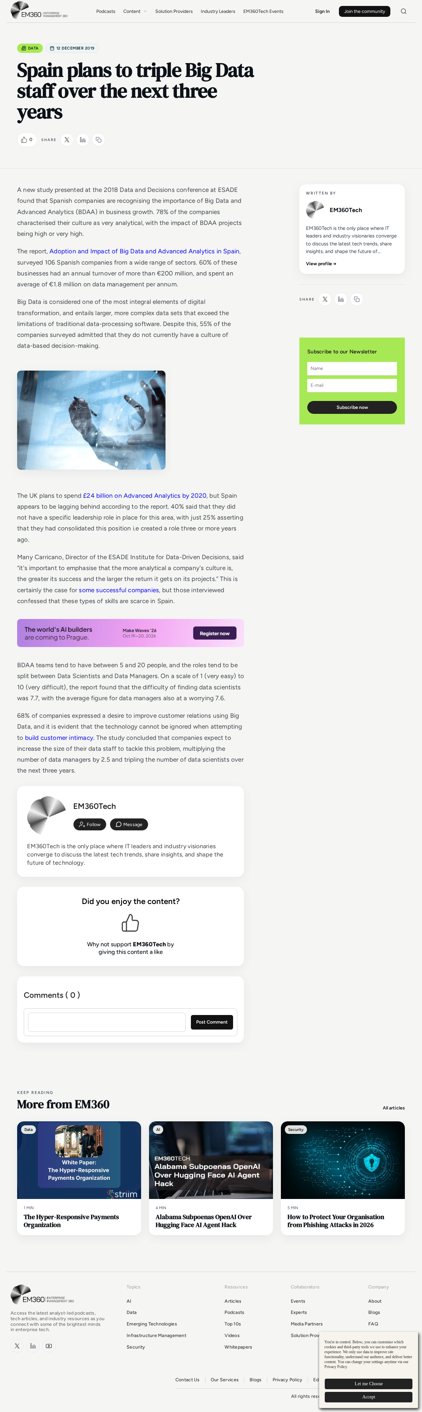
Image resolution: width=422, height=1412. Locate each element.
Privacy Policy (288, 1380)
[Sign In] (90, 824)
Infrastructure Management (156, 1335)
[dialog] (368, 1370)
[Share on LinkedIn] (82, 139)
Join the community (364, 11)
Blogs (374, 1312)
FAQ (373, 1324)
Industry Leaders (218, 11)
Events (298, 1301)
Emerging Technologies (152, 1324)
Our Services (225, 1380)
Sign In (322, 11)
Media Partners (307, 1324)
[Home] (40, 18)
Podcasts (105, 11)
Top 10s (233, 1324)
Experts (299, 1312)
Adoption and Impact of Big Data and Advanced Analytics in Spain (144, 251)
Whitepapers (238, 1347)
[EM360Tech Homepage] (43, 1307)
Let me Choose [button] (369, 1383)
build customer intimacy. (60, 738)
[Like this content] (24, 139)
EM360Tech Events (263, 11)
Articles (233, 1301)
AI (129, 1301)
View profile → (321, 264)
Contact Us (187, 1380)
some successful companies (119, 590)
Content (131, 11)
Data (33, 48)
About (374, 1301)
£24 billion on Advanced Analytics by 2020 (144, 495)
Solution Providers (174, 11)
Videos (232, 1335)
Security (136, 1347)
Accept (368, 1396)
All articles (394, 1108)
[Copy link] (98, 139)
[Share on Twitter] (67, 139)
